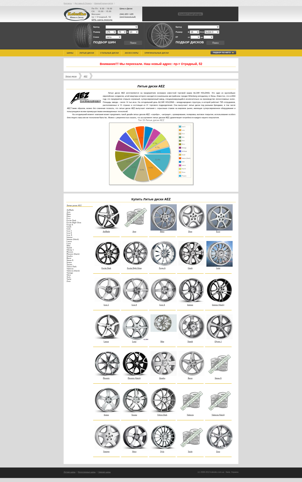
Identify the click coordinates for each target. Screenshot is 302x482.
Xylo (69, 277)
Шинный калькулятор (103, 3)
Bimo (69, 214)
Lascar (69, 241)
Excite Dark (71, 220)
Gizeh (69, 227)
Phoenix (70, 252)
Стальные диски (109, 53)
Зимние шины (104, 472)
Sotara (69, 262)
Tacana (69, 264)
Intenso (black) (73, 239)
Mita (68, 245)
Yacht (69, 279)
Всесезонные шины (87, 472)
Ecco (69, 218)
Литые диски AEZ (74, 205)
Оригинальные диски (157, 53)
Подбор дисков (190, 42)
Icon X (69, 235)
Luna (69, 243)
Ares (68, 212)
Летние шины (70, 472)
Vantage (70, 273)
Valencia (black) (73, 271)
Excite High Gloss (74, 222)
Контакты (68, 3)
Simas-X (70, 260)
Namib (69, 248)
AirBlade (70, 210)
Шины (70, 53)
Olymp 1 (70, 250)
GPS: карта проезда (102, 19)
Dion (69, 216)
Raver (69, 258)
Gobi (69, 229)
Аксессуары (131, 53)
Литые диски (87, 53)
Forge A (70, 225)
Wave (69, 275)
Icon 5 (69, 231)
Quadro (70, 256)
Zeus (68, 281)
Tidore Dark (72, 266)
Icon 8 (69, 233)
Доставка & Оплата (83, 3)
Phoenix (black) (73, 254)
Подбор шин (104, 42)
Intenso (70, 237)
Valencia (70, 269)
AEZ (85, 76)
